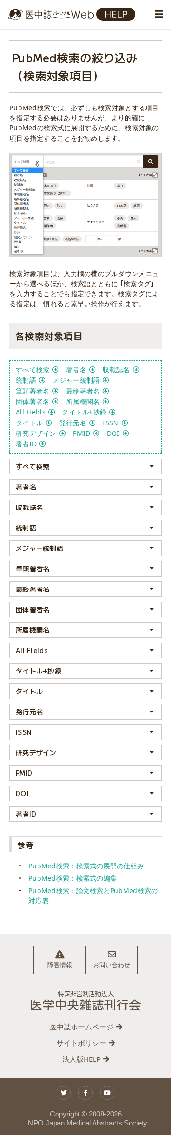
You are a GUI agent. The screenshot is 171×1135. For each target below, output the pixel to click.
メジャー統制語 (76, 380)
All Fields (31, 411)
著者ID (26, 443)
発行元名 (72, 422)
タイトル (29, 422)
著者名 (76, 369)
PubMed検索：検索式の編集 (72, 878)
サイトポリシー (81, 1043)
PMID (81, 433)
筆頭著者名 (32, 390)
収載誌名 (116, 369)
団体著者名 (32, 401)
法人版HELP (81, 1059)
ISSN (110, 422)
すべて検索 (32, 369)
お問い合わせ (111, 965)
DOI (113, 433)
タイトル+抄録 (84, 411)
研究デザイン (36, 433)
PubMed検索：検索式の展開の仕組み (86, 865)
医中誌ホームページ (81, 1026)
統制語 (26, 380)
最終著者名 (83, 390)
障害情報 (60, 965)
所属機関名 (83, 401)
